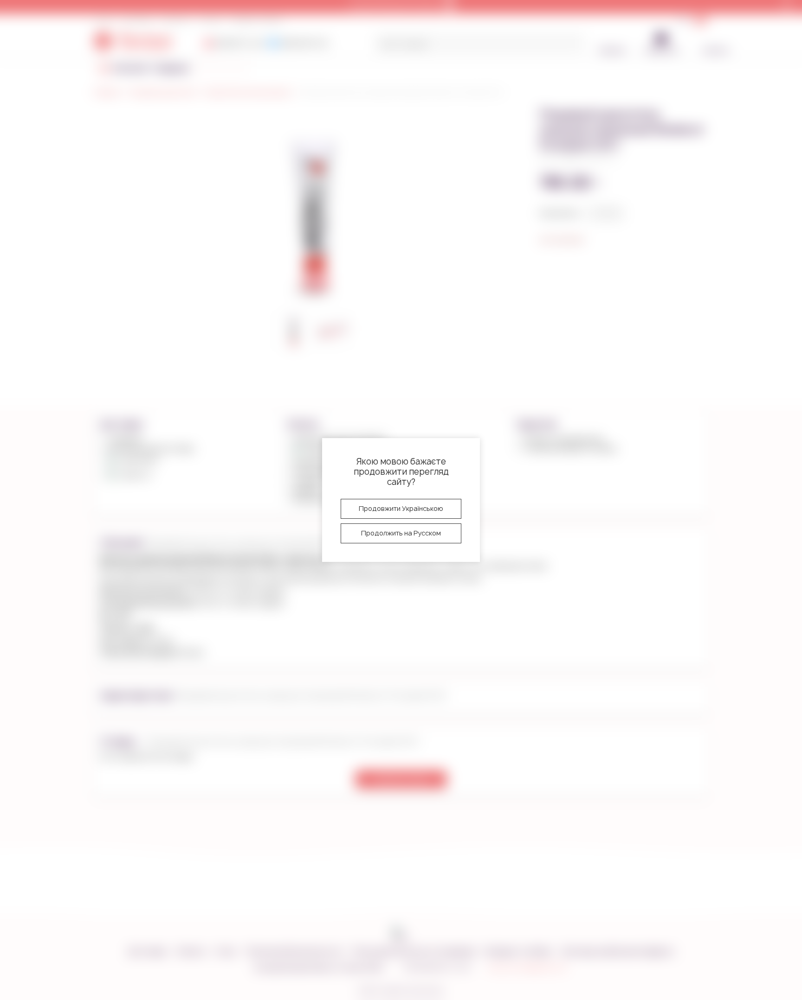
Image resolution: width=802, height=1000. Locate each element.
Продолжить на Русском (401, 533)
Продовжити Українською (401, 508)
